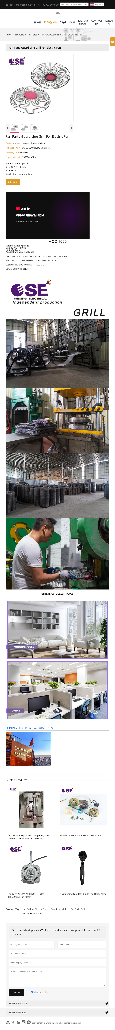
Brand (9, 143)
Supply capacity (14, 156)
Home (37, 22)
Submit (16, 992)
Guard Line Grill (58, 909)
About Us (109, 22)
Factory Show (83, 22)
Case (72, 22)
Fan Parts (32, 34)
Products (50, 21)
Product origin (13, 147)
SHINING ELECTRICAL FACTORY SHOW (29, 728)
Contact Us (96, 22)
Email (13, 182)
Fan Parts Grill (78, 909)
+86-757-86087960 (50, 4)
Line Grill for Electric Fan (34, 909)
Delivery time (13, 152)
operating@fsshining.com (22, 4)
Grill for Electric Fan (32, 913)
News (63, 21)
